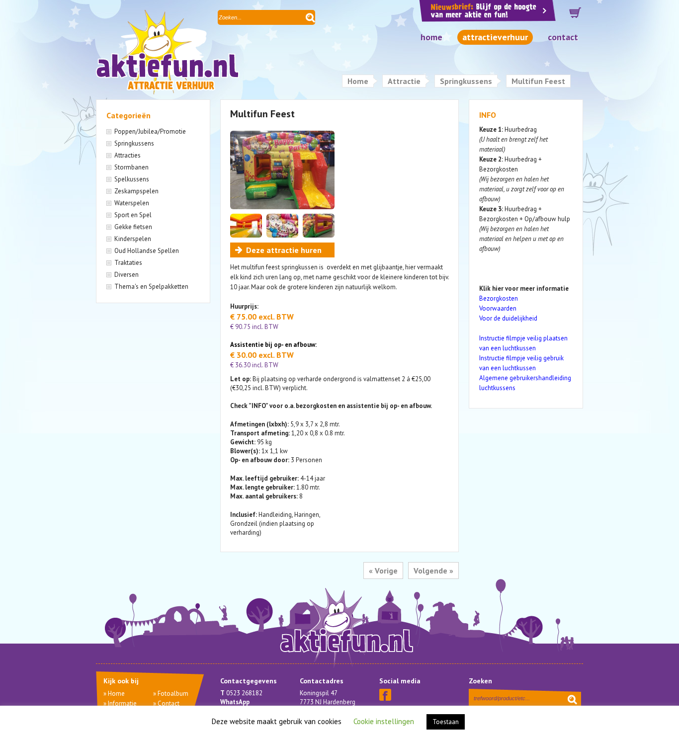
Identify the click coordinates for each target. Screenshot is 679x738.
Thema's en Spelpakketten (151, 286)
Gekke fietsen (133, 227)
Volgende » (433, 570)
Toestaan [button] (445, 722)
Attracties (127, 155)
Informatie (122, 703)
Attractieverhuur (495, 37)
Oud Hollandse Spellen (146, 250)
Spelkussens (131, 179)
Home (431, 37)
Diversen (126, 274)
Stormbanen (131, 167)
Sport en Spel (133, 215)
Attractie (404, 81)
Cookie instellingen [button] (383, 721)
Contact (563, 37)
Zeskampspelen (136, 191)
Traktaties (128, 262)
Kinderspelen (132, 239)
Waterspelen (131, 203)
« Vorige (383, 570)
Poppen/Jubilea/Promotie (150, 131)
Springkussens (466, 81)
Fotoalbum (173, 693)
